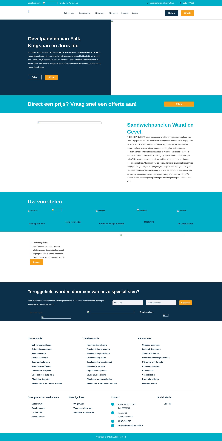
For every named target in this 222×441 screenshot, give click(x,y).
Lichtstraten (99, 13)
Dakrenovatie (69, 13)
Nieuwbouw (113, 13)
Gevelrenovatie (84, 13)
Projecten (124, 13)
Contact (135, 13)
